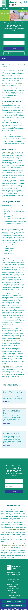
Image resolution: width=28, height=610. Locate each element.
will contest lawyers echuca (8, 545)
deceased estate (10, 145)
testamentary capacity (13, 77)
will (22, 110)
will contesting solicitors (18, 544)
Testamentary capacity (8, 104)
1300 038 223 (22, 8)
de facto (7, 247)
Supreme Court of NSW (10, 152)
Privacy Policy (11, 595)
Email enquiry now (15, 53)
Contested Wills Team (9, 366)
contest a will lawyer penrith (9, 529)
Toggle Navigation (25, 2)
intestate (13, 83)
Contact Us (4, 8)
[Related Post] (14, 396)
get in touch (5, 374)
